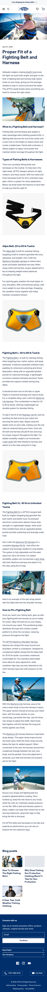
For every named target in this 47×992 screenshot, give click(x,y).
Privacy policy (22, 985)
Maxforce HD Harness (25, 542)
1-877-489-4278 (14, 973)
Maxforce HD (12, 734)
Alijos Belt (10, 251)
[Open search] (8, 9)
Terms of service (35, 985)
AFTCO (19, 982)
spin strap (8, 442)
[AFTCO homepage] (23, 9)
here (28, 829)
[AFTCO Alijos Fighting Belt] (23, 214)
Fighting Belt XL (13, 512)
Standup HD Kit (18, 545)
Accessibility (29, 989)
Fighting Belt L (12, 358)
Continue (24, 941)
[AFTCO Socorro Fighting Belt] (23, 321)
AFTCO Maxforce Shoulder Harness (22, 642)
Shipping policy (18, 989)
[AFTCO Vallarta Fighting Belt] (23, 471)
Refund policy (11, 985)
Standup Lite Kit (29, 415)
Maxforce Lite (16, 704)
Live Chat (38, 973)
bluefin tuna (31, 72)
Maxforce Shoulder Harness (14, 261)
